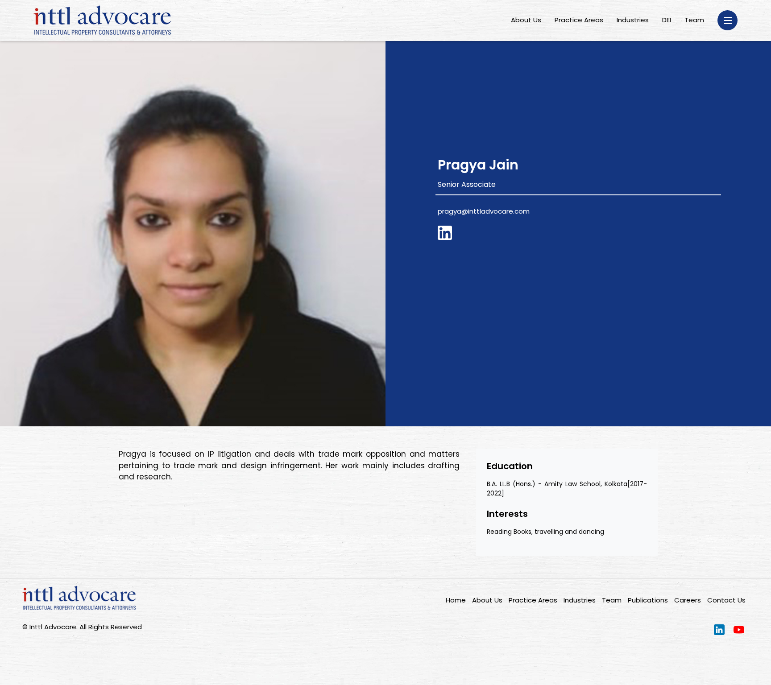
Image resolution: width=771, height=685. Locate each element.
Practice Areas (579, 20)
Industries (633, 20)
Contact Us (726, 600)
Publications (648, 600)
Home (456, 600)
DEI (666, 20)
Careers (687, 600)
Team (694, 20)
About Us (526, 20)
